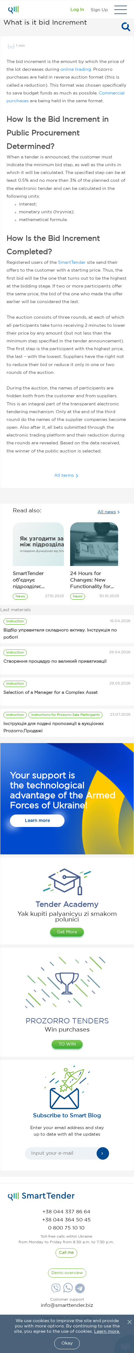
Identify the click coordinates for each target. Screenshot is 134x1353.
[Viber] (55, 1290)
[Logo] (13, 10)
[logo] (41, 1196)
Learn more (37, 821)
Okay (67, 1343)
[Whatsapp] (67, 1291)
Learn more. (107, 1331)
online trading (75, 69)
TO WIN (67, 1044)
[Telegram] (79, 1290)
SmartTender (72, 262)
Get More (67, 932)
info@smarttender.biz (67, 1305)
